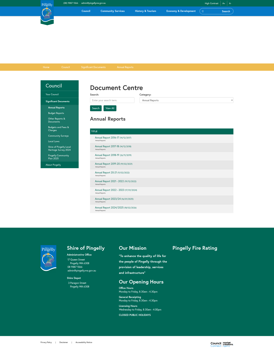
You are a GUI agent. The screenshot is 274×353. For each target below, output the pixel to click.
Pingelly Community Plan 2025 (58, 157)
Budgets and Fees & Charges (58, 129)
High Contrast (211, 3)
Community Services (113, 11)
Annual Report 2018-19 (113, 155)
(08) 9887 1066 (70, 2)
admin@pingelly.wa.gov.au (93, 2)
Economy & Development (181, 11)
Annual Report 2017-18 (113, 146)
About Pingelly (53, 164)
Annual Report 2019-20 (113, 163)
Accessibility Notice (84, 342)
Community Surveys (58, 135)
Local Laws (53, 141)
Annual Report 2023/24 (114, 198)
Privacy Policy (46, 342)
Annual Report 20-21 (112, 172)
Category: (145, 94)
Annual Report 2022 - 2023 (116, 189)
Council (86, 11)
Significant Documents (93, 67)
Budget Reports (56, 113)
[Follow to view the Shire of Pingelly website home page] (48, 258)
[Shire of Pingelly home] (47, 12)
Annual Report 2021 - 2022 (115, 181)
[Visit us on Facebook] (61, 2)
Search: (94, 94)
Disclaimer (63, 342)
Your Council (52, 94)
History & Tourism (145, 11)
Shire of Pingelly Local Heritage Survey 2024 (59, 148)
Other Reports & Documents (56, 120)
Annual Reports (125, 67)
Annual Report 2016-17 (113, 137)
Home (46, 67)
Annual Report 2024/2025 (116, 207)
